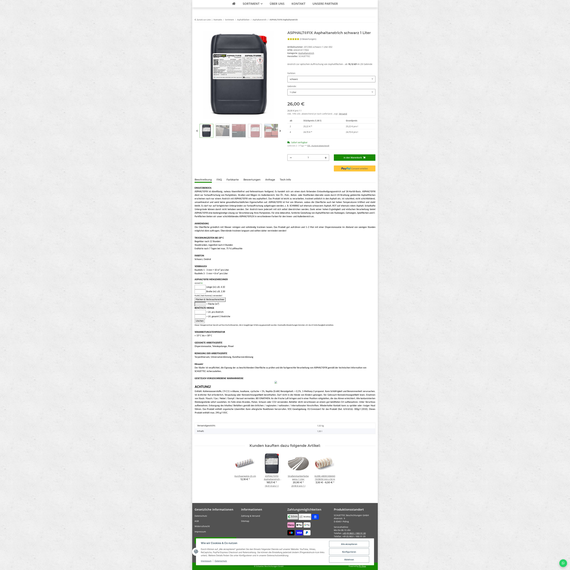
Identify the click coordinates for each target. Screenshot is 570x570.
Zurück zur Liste (204, 19)
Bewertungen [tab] (252, 179)
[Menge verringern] (291, 157)
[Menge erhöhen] (325, 157)
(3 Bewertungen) (308, 39)
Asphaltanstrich (306, 53)
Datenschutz (221, 561)
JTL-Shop (362, 566)
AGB (197, 521)
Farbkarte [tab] (233, 179)
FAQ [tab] (219, 179)
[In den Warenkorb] (197, 29)
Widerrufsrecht (202, 526)
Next (280, 131)
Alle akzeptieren (349, 544)
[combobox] (331, 79)
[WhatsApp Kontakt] (563, 563)
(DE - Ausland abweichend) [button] (318, 145)
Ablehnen (349, 559)
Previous (197, 131)
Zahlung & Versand (250, 515)
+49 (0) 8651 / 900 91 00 (354, 533)
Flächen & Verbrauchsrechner (210, 299)
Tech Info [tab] (285, 179)
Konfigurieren (349, 552)
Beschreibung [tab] (203, 179)
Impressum (206, 561)
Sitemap (245, 521)
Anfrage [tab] (270, 179)
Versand (343, 113)
